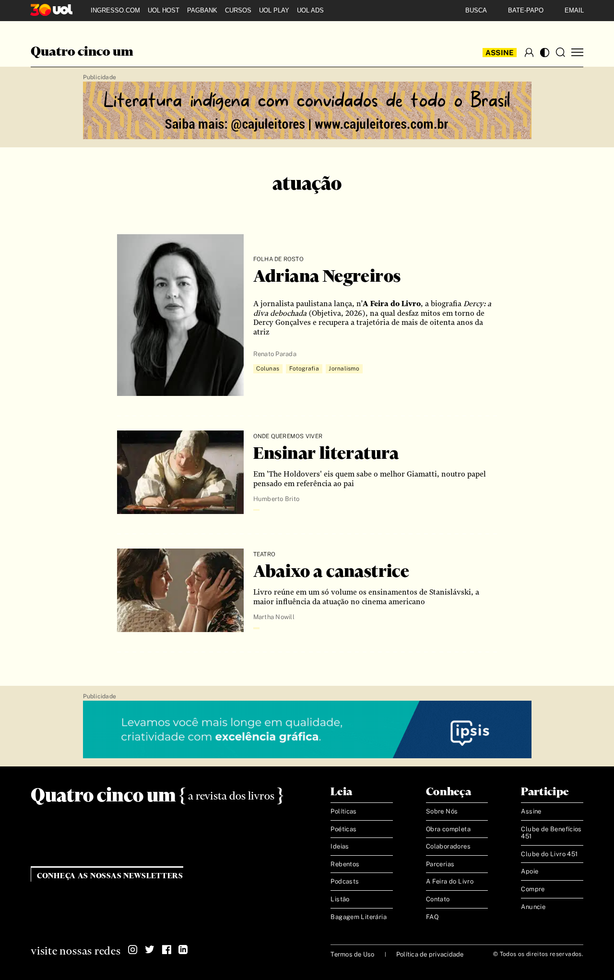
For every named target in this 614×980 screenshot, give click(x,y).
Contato (438, 899)
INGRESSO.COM (115, 10)
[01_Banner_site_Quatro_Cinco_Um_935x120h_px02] (307, 111)
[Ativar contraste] (544, 52)
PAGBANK (202, 10)
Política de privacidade (430, 954)
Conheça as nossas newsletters (110, 876)
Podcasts (345, 881)
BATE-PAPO (525, 10)
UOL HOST (163, 10)
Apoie (529, 871)
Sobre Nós (442, 811)
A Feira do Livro (449, 881)
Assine (499, 52)
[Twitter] (149, 950)
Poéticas (343, 829)
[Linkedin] (183, 950)
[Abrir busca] (560, 52)
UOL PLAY (274, 10)
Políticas (344, 811)
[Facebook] (166, 950)
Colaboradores (448, 846)
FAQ (432, 916)
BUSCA (476, 10)
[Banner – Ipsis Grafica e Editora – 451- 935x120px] (307, 730)
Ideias (340, 846)
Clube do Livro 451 (549, 854)
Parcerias (440, 864)
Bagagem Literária (359, 916)
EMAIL (574, 10)
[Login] (529, 52)
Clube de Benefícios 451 (551, 832)
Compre (532, 889)
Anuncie (533, 906)
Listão (340, 899)
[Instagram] (133, 950)
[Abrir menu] (577, 52)
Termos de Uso (352, 954)
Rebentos (345, 864)
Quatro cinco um (82, 52)
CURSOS (238, 10)
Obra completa (448, 829)
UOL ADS (310, 10)
